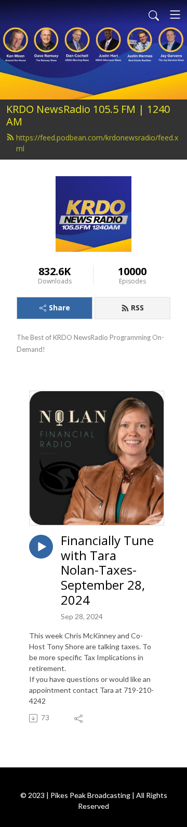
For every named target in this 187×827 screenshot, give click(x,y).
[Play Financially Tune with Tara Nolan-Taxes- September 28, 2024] (41, 547)
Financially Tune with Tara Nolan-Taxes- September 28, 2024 (107, 570)
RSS (137, 307)
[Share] (79, 718)
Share (59, 307)
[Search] (153, 14)
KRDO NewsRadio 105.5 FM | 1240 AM (88, 115)
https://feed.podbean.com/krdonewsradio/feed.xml (97, 143)
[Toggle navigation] (175, 14)
